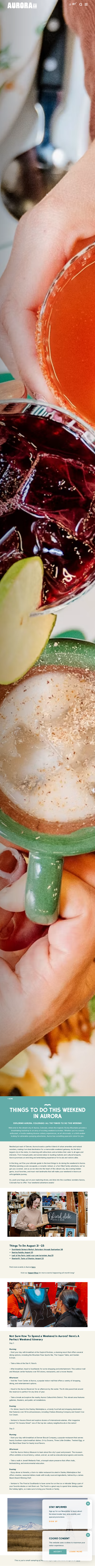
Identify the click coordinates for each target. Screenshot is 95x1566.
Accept (58, 1552)
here (33, 1267)
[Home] (23, 5)
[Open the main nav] (86, 4)
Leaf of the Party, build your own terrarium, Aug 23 (33, 1256)
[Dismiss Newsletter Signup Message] (88, 1504)
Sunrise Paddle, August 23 (22, 1253)
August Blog (33, 1273)
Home (10, 1099)
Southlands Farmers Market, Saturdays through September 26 (37, 1250)
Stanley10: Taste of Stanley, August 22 (28, 1259)
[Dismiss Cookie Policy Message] (88, 1535)
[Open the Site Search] (80, 4)
